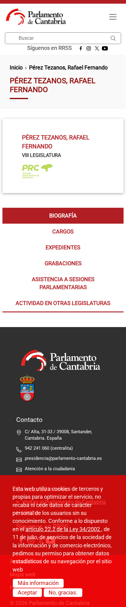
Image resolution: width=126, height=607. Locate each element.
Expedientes (63, 247)
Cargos (63, 232)
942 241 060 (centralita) (49, 448)
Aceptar (27, 593)
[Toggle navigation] (113, 17)
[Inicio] (38, 17)
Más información (38, 583)
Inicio (16, 68)
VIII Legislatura (41, 155)
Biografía (63, 216)
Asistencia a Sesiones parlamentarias (63, 283)
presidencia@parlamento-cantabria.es (63, 458)
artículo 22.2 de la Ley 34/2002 (63, 529)
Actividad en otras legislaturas (63, 303)
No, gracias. (63, 593)
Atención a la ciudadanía (50, 468)
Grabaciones (63, 263)
